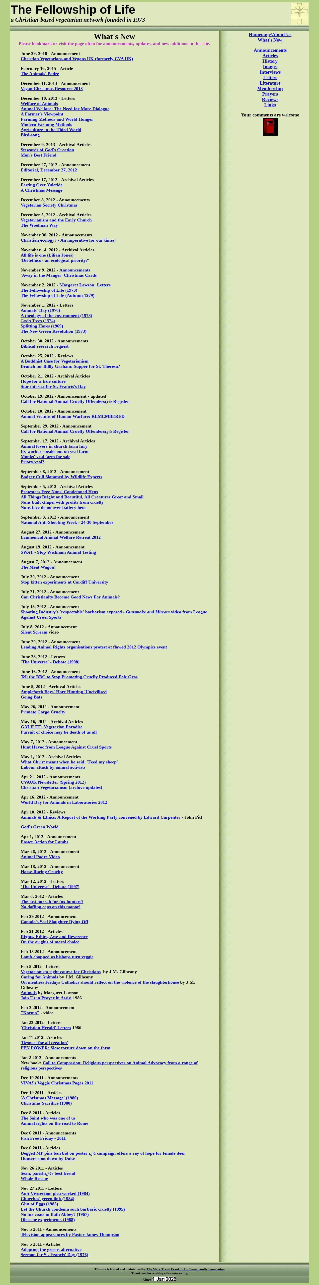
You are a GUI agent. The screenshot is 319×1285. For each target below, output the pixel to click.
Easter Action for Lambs (44, 841)
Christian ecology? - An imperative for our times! (68, 240)
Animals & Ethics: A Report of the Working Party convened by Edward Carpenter (100, 817)
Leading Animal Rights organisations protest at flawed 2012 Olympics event (94, 646)
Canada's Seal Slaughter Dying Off (54, 921)
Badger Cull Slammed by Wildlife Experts (61, 476)
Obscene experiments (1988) (48, 1219)
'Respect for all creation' (44, 1042)
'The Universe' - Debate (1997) (50, 886)
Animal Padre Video (40, 856)
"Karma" (30, 1012)
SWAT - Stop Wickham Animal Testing (58, 552)
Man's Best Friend (38, 155)
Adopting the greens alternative (51, 1249)
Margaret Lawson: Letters (85, 284)
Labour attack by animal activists (53, 767)
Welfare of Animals (39, 103)
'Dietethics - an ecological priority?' (55, 260)
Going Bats (31, 697)
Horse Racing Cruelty (42, 871)
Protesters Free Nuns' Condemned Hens (59, 491)
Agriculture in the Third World (51, 129)
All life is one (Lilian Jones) (47, 255)
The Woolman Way (39, 225)
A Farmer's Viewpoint (42, 113)
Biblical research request (45, 346)
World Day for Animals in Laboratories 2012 (64, 802)
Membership (270, 88)
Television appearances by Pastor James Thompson (70, 1234)
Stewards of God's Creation (47, 149)
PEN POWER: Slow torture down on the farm (65, 1047)
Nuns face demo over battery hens (53, 507)
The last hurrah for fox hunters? (52, 901)
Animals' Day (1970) (40, 310)
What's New (270, 40)
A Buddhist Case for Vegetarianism (54, 361)
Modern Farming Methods (46, 124)
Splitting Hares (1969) (42, 325)
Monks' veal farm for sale (45, 456)
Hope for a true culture (43, 381)
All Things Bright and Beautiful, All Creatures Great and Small (82, 496)
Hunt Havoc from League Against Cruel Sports (66, 747)
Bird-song (30, 134)
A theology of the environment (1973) (56, 315)
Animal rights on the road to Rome (54, 1123)
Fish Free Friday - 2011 (43, 1138)
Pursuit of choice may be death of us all (59, 732)
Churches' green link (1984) (47, 1198)
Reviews (270, 99)
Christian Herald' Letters (46, 1027)
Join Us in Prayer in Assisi (46, 997)
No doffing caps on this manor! (50, 906)
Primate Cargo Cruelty (43, 711)
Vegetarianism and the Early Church (56, 219)
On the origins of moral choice (50, 941)
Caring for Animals (39, 976)
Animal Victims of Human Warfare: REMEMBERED (73, 416)
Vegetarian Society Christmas (49, 205)
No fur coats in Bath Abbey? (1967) (55, 1214)
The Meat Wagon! (38, 567)
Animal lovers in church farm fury (54, 446)
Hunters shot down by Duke (48, 1158)
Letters (270, 77)
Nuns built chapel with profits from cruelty (62, 502)
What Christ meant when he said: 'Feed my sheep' (69, 761)
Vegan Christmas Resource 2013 (52, 88)
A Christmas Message (41, 190)
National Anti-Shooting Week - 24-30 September (67, 522)
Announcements (74, 270)
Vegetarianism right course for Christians (61, 971)
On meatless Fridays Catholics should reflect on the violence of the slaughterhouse (100, 982)
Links (270, 104)
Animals (29, 992)
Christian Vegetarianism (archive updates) (61, 787)
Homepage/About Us (270, 34)
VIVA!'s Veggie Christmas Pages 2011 (57, 1082)
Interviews (270, 72)
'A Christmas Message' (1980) (49, 1097)
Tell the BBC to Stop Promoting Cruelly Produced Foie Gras (79, 676)
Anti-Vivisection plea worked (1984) (55, 1193)
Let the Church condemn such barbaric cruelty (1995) (73, 1209)
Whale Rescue (34, 1178)
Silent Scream (34, 632)
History (270, 61)
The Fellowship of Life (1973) (49, 290)
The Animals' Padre (40, 73)
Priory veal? (32, 461)
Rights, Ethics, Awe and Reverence (54, 936)
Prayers (270, 94)
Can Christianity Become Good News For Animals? (70, 596)
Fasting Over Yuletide (42, 184)
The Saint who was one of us (48, 1118)
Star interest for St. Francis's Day (53, 386)
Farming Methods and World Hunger (57, 119)
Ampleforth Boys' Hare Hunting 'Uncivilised (64, 691)
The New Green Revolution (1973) (53, 331)
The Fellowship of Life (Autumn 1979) (57, 295)
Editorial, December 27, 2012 (49, 169)
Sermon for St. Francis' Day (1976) (54, 1254)
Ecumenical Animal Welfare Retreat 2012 (61, 537)
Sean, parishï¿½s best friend (48, 1173)
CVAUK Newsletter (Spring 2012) (53, 782)
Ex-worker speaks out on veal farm (54, 451)
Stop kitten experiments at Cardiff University (64, 582)
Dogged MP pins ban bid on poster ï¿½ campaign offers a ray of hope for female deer (103, 1153)
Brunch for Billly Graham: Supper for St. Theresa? (70, 366)
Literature (270, 83)
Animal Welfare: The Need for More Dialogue (65, 108)
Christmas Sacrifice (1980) (46, 1103)
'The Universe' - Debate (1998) (50, 661)
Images (270, 66)
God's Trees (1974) (38, 320)
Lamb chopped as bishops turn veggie (57, 956)
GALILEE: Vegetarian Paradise (51, 726)
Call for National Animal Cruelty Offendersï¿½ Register (75, 401)
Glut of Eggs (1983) (39, 1203)
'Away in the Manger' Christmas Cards (59, 275)
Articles (270, 55)
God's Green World (40, 826)
